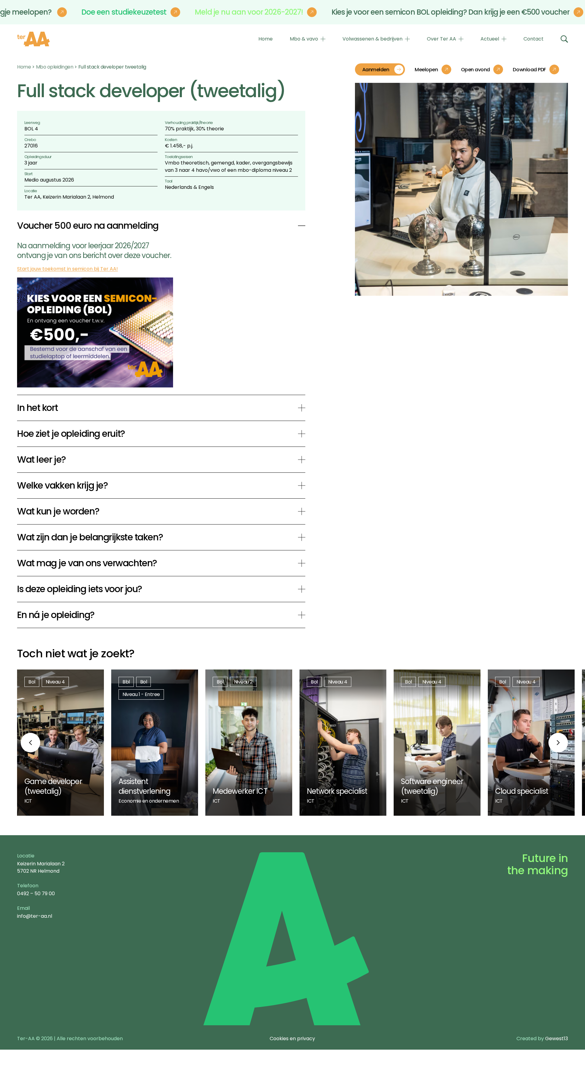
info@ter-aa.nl (34, 916)
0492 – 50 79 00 (36, 893)
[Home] (33, 39)
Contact (533, 38)
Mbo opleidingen (54, 66)
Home (265, 38)
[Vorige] (30, 742)
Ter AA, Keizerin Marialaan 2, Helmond (69, 196)
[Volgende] (558, 742)
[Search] (564, 39)
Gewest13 (556, 1038)
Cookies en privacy (292, 1038)
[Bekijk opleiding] (60, 742)
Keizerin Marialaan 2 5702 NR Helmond (41, 867)
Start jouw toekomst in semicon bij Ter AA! (67, 268)
